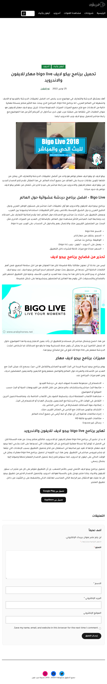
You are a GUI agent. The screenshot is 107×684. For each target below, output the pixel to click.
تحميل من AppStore (53, 499)
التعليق (97, 548)
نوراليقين (45, 89)
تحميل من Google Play (53, 491)
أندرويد (46, 67)
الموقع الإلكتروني (92, 613)
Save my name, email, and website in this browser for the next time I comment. (56, 628)
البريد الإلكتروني (92, 598)
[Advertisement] (53, 41)
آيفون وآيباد (58, 67)
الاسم (97, 583)
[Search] (24, 13)
